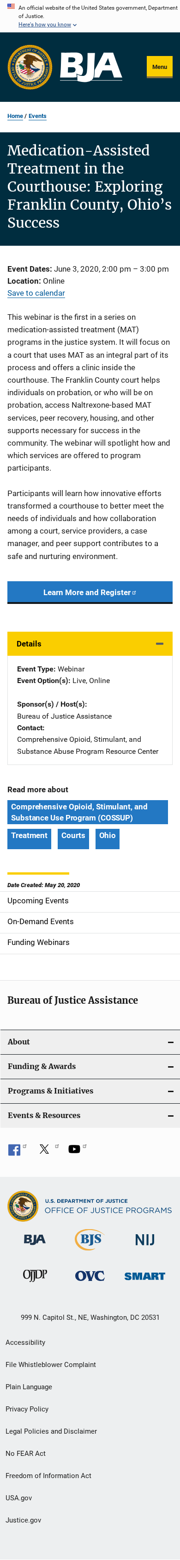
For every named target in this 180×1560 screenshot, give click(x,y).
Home (15, 115)
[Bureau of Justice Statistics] (90, 1252)
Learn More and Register (87, 592)
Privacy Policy (27, 1409)
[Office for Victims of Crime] (90, 1282)
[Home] (91, 67)
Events (38, 115)
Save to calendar (36, 293)
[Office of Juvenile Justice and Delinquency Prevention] (35, 1284)
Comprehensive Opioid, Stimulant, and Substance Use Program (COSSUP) (79, 812)
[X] (47, 1152)
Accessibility (25, 1342)
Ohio (107, 835)
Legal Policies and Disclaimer (51, 1431)
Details (29, 643)
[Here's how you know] (90, 16)
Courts (73, 835)
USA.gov (19, 1498)
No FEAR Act (26, 1453)
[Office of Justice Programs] (30, 67)
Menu (159, 66)
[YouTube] (77, 1152)
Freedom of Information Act (48, 1476)
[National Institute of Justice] (145, 1247)
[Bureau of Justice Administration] (35, 1247)
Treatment (29, 835)
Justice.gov (23, 1520)
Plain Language (29, 1387)
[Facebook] (17, 1152)
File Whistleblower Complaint (51, 1365)
